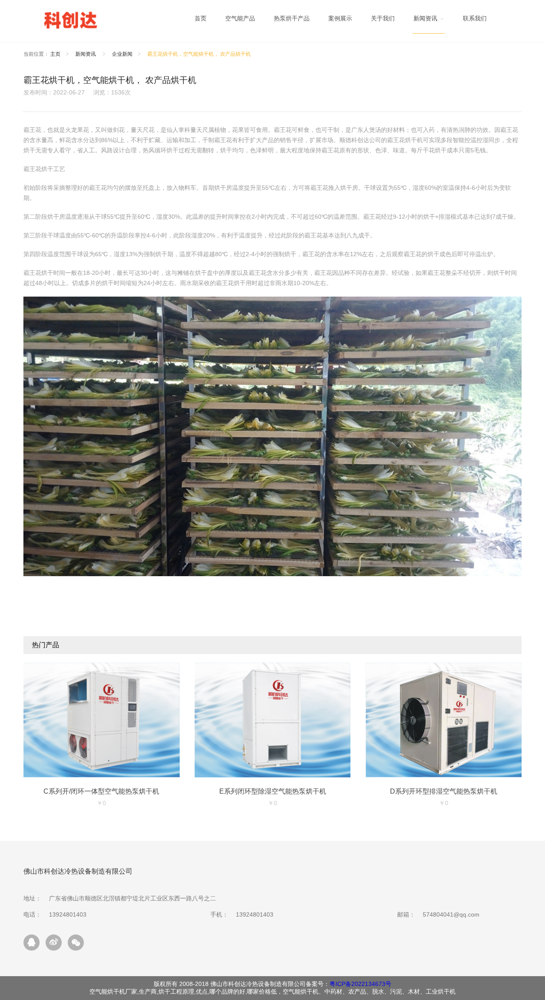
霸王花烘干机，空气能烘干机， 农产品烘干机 (199, 54)
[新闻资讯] (428, 21)
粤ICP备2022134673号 (360, 983)
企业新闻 (122, 54)
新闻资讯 (86, 54)
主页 (55, 54)
